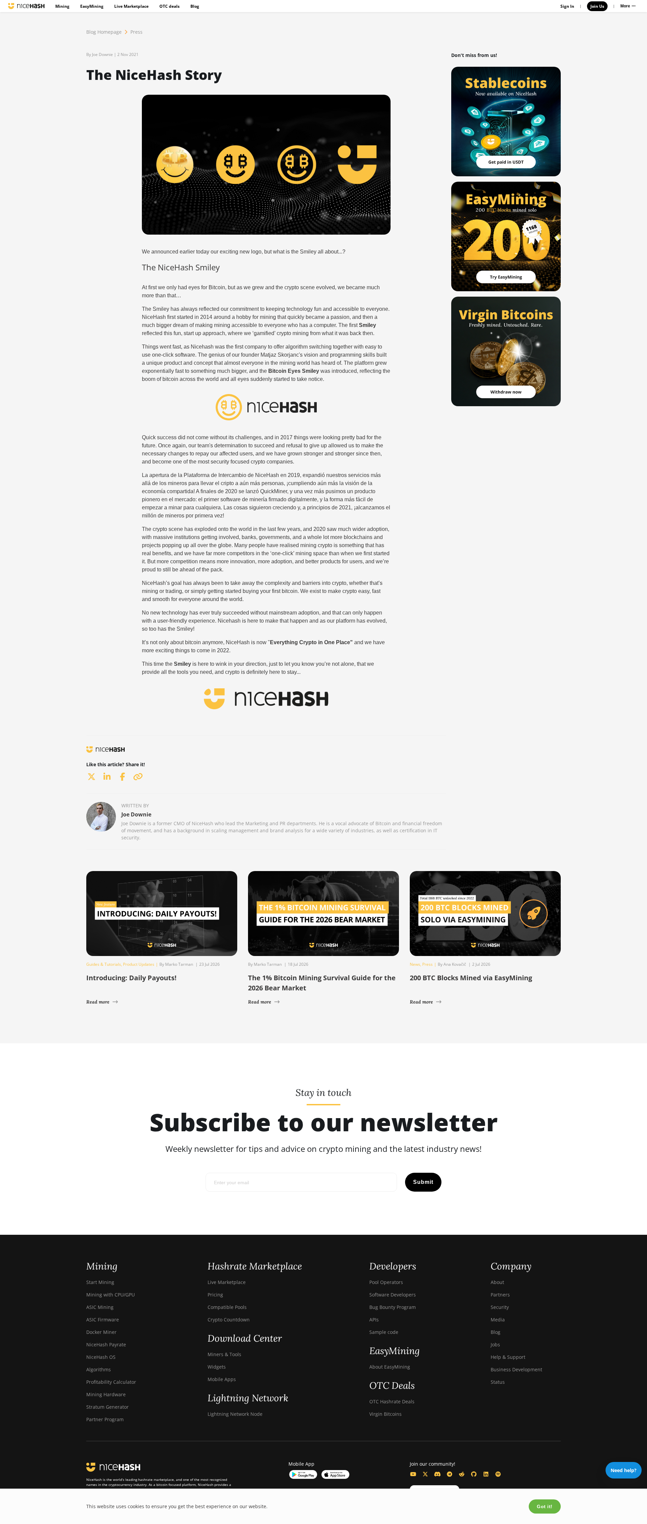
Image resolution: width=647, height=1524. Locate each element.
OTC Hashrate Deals (391, 1401)
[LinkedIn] (486, 1474)
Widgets (217, 1367)
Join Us (597, 6)
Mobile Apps (222, 1379)
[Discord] (437, 1474)
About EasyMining (389, 1367)
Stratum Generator (107, 1407)
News (415, 964)
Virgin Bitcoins (385, 1414)
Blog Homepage (104, 32)
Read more (98, 1002)
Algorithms (98, 1369)
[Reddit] (461, 1474)
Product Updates (138, 964)
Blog (194, 6)
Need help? (624, 1470)
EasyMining (91, 6)
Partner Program (105, 1419)
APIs (374, 1319)
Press (136, 32)
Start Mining (100, 1282)
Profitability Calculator (111, 1382)
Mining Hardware (106, 1394)
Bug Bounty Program (392, 1307)
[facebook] (122, 776)
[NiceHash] (26, 6)
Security (500, 1307)
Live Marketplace (131, 6)
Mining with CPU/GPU (110, 1294)
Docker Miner (101, 1332)
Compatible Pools (227, 1307)
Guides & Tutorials (103, 964)
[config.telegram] (449, 1474)
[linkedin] (107, 776)
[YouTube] (413, 1474)
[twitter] (91, 776)
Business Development (516, 1369)
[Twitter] (425, 1474)
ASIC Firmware (102, 1319)
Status (498, 1382)
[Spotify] (498, 1474)
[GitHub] (473, 1474)
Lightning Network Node (235, 1414)
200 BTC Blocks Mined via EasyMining (471, 977)
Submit (423, 1182)
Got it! (545, 1506)
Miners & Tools (224, 1354)
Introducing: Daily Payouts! (131, 977)
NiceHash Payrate (106, 1344)
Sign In (567, 6)
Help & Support (508, 1357)
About (497, 1282)
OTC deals (169, 6)
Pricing (215, 1294)
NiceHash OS (101, 1357)
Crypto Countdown (229, 1319)
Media (498, 1319)
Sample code (383, 1332)
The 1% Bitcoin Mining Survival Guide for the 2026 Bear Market (322, 982)
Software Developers (392, 1294)
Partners (500, 1294)
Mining (62, 6)
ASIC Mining (100, 1307)
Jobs (495, 1344)
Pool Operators (386, 1282)
